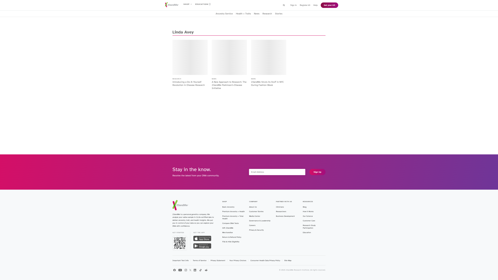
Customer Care (309, 221)
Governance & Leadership (259, 221)
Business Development (285, 216)
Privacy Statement (218, 260)
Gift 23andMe (227, 228)
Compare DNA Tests (230, 223)
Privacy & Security (256, 230)
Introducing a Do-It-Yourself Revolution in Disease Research (188, 83)
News (256, 13)
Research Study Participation (309, 226)
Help (315, 5)
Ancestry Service (224, 13)
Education (201, 4)
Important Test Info (180, 260)
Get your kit (329, 5)
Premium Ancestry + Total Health (232, 217)
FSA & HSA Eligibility (230, 242)
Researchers (281, 211)
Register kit (305, 5)
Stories (278, 13)
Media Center (254, 216)
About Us (253, 207)
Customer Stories (256, 211)
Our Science (308, 216)
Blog (304, 207)
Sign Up (317, 172)
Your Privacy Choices (237, 260)
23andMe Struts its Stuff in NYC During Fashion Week (267, 83)
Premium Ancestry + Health (233, 211)
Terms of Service (199, 260)
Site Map (287, 260)
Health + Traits (243, 13)
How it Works (308, 211)
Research (267, 13)
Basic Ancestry (228, 207)
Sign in (293, 5)
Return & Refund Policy (231, 237)
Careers (252, 225)
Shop (187, 4)
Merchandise (227, 232)
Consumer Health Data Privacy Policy (265, 260)
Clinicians (280, 207)
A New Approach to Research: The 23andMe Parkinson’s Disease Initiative (229, 85)
